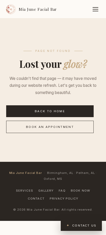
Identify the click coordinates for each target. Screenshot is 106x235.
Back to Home (50, 111)
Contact (36, 198)
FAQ (62, 190)
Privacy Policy (64, 198)
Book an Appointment (50, 127)
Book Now (80, 190)
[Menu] (95, 9)
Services (24, 190)
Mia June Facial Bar (38, 9)
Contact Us (84, 225)
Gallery (46, 190)
